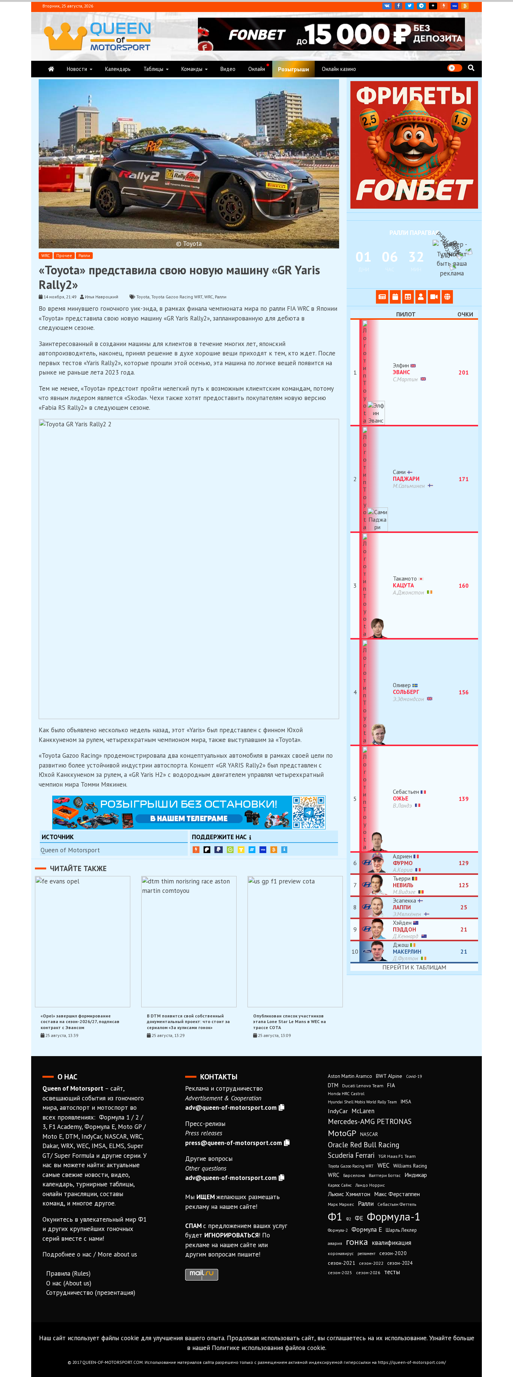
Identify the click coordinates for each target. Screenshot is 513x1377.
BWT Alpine (389, 1076)
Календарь (118, 68)
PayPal (218, 849)
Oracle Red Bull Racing (363, 1144)
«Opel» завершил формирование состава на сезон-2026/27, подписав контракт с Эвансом (80, 1021)
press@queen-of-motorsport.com (233, 1143)
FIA (391, 1085)
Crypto (465, 6)
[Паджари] (376, 478)
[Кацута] (376, 585)
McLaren (363, 1111)
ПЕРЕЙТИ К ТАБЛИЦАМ (414, 967)
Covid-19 (414, 1076)
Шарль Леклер (401, 1230)
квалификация (391, 1243)
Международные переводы (263, 849)
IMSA (406, 1102)
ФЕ (359, 1218)
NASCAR (369, 1134)
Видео (227, 68)
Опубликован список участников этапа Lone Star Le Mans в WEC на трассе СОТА (289, 1021)
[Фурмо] (376, 863)
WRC (45, 255)
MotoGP (342, 1133)
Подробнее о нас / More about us (89, 1254)
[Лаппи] (376, 907)
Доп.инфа (284, 849)
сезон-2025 (340, 1272)
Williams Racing (410, 1165)
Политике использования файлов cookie (268, 1348)
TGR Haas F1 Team (397, 1156)
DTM (333, 1085)
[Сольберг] (376, 692)
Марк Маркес (341, 1204)
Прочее (64, 255)
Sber (230, 849)
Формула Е (367, 1229)
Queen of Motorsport (70, 850)
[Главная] (51, 69)
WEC (383, 1165)
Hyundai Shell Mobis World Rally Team (362, 1102)
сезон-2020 (393, 1253)
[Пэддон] (376, 929)
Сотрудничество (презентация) (90, 1292)
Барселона (354, 1175)
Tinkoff (241, 849)
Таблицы (153, 68)
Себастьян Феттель (396, 1204)
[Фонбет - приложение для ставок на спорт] (331, 48)
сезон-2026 (368, 1272)
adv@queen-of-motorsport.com (231, 1107)
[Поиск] (471, 68)
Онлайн (256, 68)
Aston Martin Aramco (350, 1076)
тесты (392, 1272)
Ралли (84, 255)
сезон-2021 (341, 1263)
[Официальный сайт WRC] (447, 297)
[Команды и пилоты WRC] (420, 297)
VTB (252, 849)
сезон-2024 (399, 1263)
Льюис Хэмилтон (349, 1194)
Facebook (398, 6)
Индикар (415, 1174)
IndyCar (338, 1111)
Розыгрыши (293, 69)
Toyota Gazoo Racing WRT (176, 296)
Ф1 (335, 1216)
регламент (367, 1253)
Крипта (273, 849)
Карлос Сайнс (340, 1185)
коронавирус (341, 1253)
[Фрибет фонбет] (414, 206)
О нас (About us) (68, 1283)
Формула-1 (394, 1216)
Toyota (142, 296)
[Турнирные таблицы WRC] (408, 297)
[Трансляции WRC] (434, 297)
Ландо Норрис (370, 1185)
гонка (357, 1242)
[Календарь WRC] (395, 297)
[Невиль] (376, 885)
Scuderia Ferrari (351, 1155)
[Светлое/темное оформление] (454, 68)
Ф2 (348, 1219)
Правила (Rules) (68, 1273)
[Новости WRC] (382, 297)
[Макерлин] (376, 951)
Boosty (444, 6)
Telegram (421, 6)
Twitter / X (409, 6)
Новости (77, 68)
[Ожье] (376, 798)
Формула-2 (338, 1230)
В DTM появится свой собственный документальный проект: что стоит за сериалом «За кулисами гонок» (188, 1021)
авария (335, 1243)
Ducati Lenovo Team (362, 1085)
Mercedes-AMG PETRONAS (370, 1121)
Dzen (433, 6)
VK (387, 6)
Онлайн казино (339, 68)
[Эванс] (376, 372)
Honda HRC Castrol (346, 1093)
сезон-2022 (371, 1263)
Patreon (207, 849)
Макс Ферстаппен (397, 1194)
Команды (191, 68)
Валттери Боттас (385, 1175)
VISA (454, 6)
